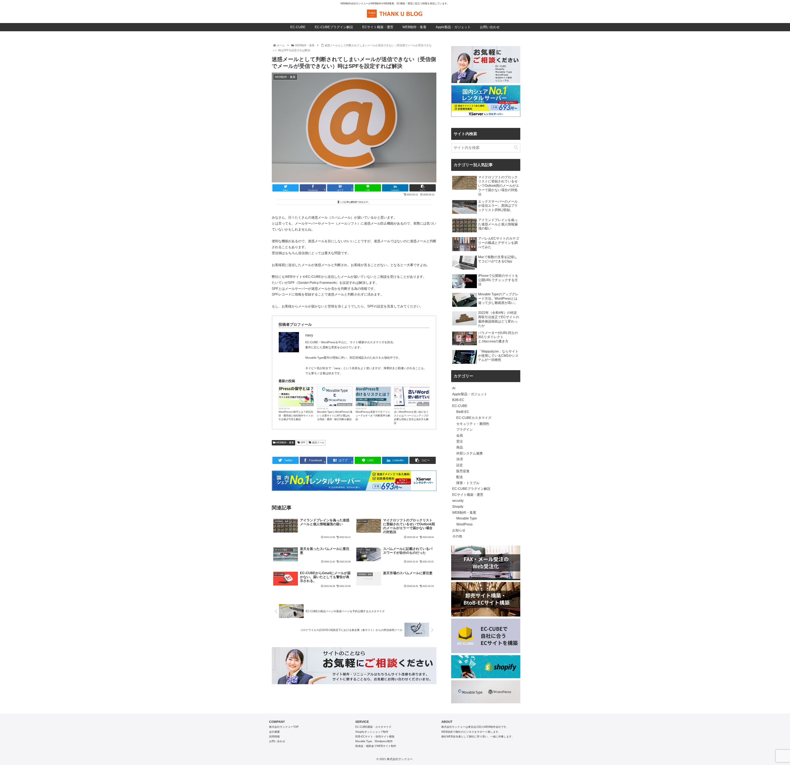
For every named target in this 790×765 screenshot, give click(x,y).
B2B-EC (458, 400)
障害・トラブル (467, 483)
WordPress (307, 404)
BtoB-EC (462, 412)
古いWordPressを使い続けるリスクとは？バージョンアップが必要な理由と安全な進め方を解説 (411, 417)
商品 (459, 447)
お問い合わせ (277, 741)
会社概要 (274, 731)
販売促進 (462, 471)
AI (453, 388)
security (458, 500)
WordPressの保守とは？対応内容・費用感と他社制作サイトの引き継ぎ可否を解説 (296, 415)
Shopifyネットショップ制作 (371, 731)
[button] (516, 147)
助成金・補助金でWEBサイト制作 (375, 746)
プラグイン (464, 429)
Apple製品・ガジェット (469, 394)
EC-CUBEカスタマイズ (473, 418)
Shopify (457, 506)
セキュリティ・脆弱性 (472, 423)
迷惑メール (317, 442)
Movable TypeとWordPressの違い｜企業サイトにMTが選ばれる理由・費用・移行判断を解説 (334, 415)
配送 (459, 477)
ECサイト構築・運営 (467, 494)
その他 (457, 536)
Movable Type (344, 404)
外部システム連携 (469, 453)
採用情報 (274, 736)
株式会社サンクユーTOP (284, 726)
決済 (459, 459)
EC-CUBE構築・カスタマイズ (373, 726)
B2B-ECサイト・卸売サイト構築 (374, 736)
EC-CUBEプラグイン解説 (471, 488)
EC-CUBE (459, 406)
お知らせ (458, 530)
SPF (302, 442)
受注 (459, 441)
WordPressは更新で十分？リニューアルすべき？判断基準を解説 (373, 415)
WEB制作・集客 (284, 442)
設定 (459, 465)
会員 (459, 435)
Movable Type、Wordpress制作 (374, 741)
